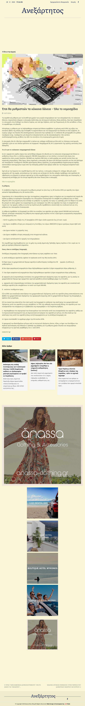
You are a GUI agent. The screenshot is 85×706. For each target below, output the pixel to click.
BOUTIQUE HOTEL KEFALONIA (42, 536)
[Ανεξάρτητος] (42, 11)
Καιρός (73, 2)
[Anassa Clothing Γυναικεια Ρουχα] (42, 485)
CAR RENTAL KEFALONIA (42, 503)
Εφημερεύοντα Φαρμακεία (59, 2)
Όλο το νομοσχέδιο (8, 182)
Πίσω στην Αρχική (9, 52)
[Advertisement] (42, 34)
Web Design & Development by (58, 704)
